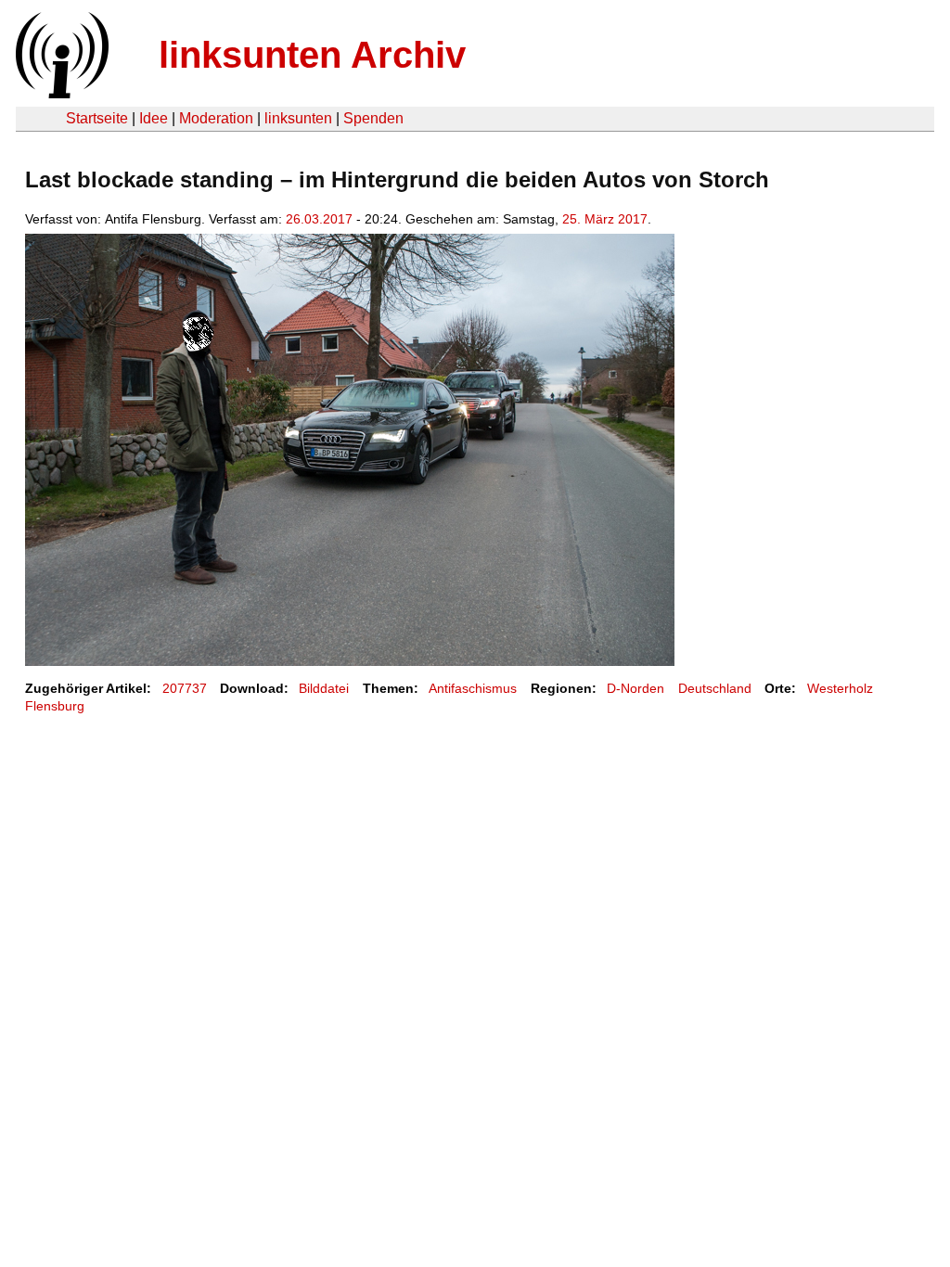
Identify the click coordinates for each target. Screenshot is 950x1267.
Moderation (216, 118)
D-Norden (635, 688)
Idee (153, 118)
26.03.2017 (319, 218)
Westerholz (840, 688)
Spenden (373, 118)
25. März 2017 (605, 218)
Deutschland (714, 688)
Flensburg (54, 705)
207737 (184, 688)
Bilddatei (324, 688)
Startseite (97, 118)
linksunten (298, 118)
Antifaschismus (473, 688)
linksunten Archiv (312, 54)
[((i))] (60, 93)
